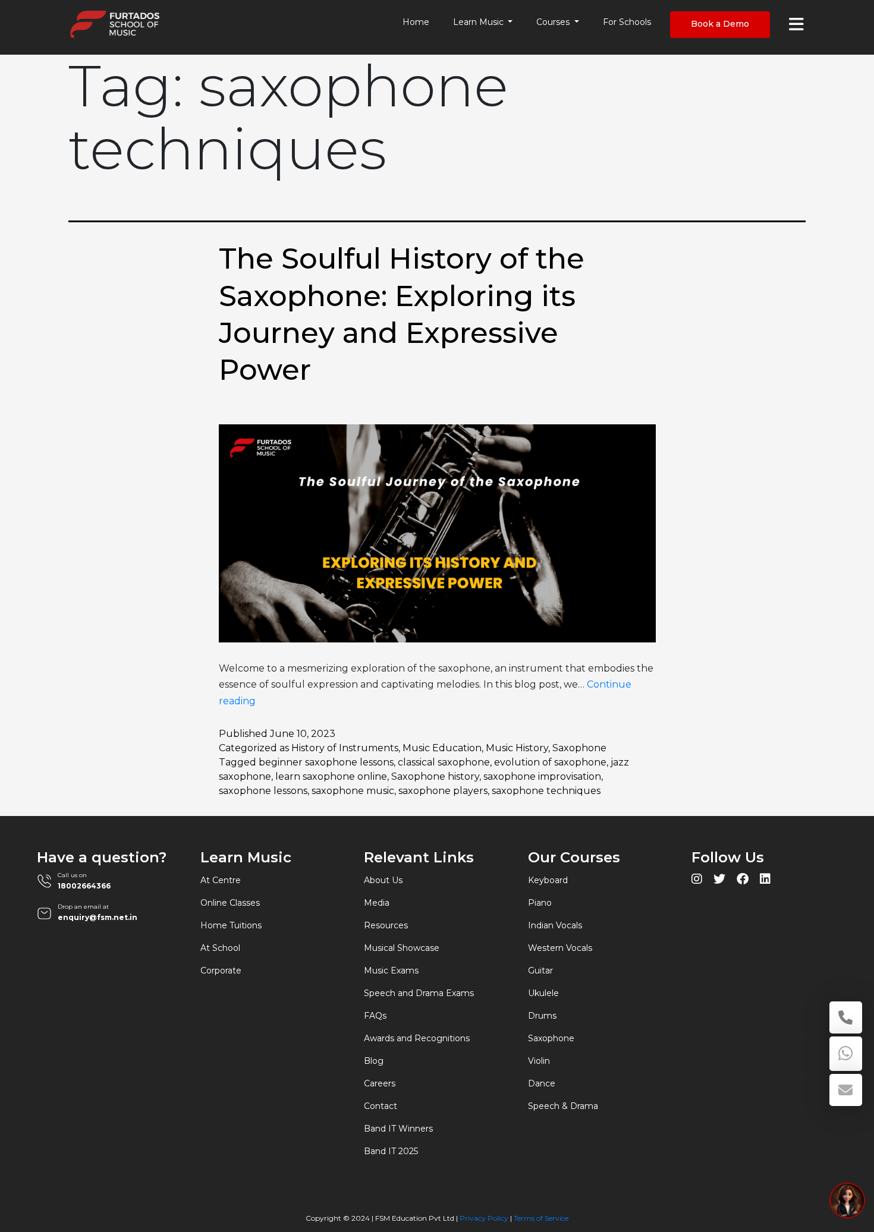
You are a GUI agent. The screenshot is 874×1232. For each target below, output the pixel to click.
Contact (380, 1106)
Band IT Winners (398, 1128)
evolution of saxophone (550, 762)
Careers (379, 1083)
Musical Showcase (401, 948)
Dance (541, 1083)
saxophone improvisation (542, 776)
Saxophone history (435, 776)
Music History (517, 748)
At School (220, 948)
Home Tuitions (231, 925)
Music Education (442, 748)
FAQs (375, 1015)
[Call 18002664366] (845, 1017)
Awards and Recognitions (417, 1038)
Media (376, 902)
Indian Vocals (555, 925)
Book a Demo (720, 23)
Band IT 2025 (391, 1151)
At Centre (220, 880)
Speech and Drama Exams (419, 993)
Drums (542, 1015)
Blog (373, 1060)
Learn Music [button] (479, 22)
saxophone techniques (546, 790)
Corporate (220, 970)
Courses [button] (554, 22)
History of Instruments (344, 748)
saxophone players (443, 790)
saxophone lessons (263, 790)
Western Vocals (560, 948)
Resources (386, 925)
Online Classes (230, 902)
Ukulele (543, 993)
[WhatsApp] (845, 1053)
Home (416, 22)
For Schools (627, 22)
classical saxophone (444, 762)
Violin (539, 1060)
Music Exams (391, 970)
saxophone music (353, 790)
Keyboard (548, 880)
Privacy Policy (484, 1218)
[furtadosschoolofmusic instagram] (696, 880)
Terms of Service (541, 1218)
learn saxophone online (331, 776)
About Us (383, 880)
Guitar (540, 970)
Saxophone (579, 748)
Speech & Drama (563, 1106)
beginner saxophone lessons (326, 762)
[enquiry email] (845, 1090)
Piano (540, 902)
